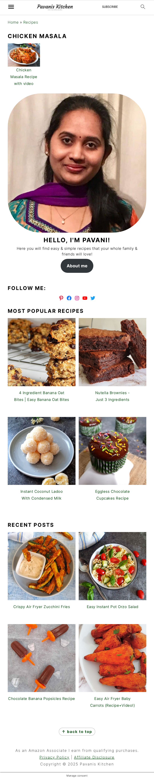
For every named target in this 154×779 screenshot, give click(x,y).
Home (13, 22)
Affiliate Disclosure (94, 757)
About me (77, 265)
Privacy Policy (54, 757)
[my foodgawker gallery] (77, 511)
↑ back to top (77, 731)
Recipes (30, 22)
